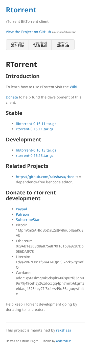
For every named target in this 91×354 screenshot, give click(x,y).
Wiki (73, 86)
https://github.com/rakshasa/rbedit (46, 176)
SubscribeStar (28, 219)
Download (17, 44)
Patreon (22, 214)
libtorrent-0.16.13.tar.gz (36, 150)
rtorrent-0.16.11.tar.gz (35, 129)
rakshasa (63, 330)
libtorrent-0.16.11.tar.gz (36, 123)
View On (63, 44)
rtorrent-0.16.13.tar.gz (35, 155)
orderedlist (63, 341)
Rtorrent (21, 9)
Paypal (21, 209)
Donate (12, 97)
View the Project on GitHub (41, 31)
